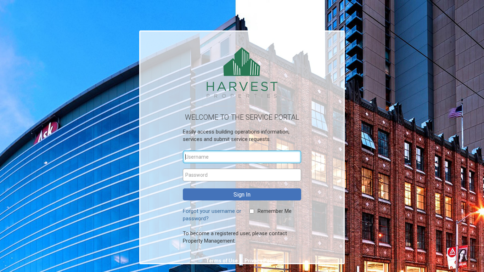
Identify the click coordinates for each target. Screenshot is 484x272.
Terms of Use (222, 261)
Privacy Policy (261, 261)
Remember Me (275, 211)
